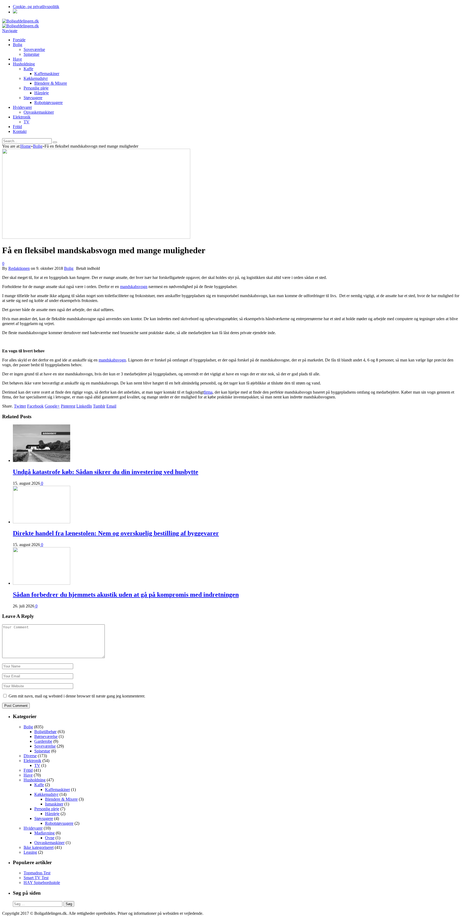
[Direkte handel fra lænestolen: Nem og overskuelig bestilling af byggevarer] (41, 522)
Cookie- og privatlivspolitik (36, 6)
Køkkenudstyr (36, 78)
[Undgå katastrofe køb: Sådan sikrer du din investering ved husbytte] (41, 460)
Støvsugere (33, 97)
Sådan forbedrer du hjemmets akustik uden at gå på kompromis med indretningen (126, 594)
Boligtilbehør (45, 731)
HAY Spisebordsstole (42, 882)
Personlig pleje (36, 88)
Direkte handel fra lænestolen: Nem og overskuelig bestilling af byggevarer (116, 533)
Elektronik (22, 117)
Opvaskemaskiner (39, 112)
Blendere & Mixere (50, 83)
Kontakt (20, 131)
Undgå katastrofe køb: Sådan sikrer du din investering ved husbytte (105, 471)
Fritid (17, 126)
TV (26, 122)
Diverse (30, 755)
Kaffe (28, 68)
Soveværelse (34, 49)
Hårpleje (41, 93)
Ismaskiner (54, 804)
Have (17, 59)
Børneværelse (46, 736)
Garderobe (43, 741)
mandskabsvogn (133, 286)
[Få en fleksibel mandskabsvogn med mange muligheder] (96, 237)
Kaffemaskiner (46, 73)
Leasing (30, 852)
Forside (19, 40)
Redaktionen (19, 268)
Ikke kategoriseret (39, 847)
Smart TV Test (36, 877)
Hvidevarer (22, 107)
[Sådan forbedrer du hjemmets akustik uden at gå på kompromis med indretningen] (41, 583)
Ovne (49, 837)
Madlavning (44, 833)
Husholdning (24, 64)
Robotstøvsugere (48, 102)
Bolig (17, 44)
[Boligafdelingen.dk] (20, 21)
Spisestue (31, 54)
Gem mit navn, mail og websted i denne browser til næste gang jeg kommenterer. (77, 696)
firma (208, 392)
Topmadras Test (37, 873)
